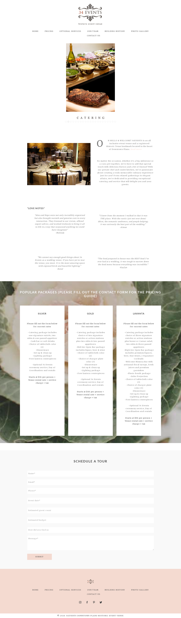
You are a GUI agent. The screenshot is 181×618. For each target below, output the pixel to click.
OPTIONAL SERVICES (70, 31)
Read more (136, 149)
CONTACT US (93, 36)
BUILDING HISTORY (115, 31)
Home (35, 31)
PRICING (49, 31)
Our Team (92, 31)
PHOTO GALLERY (140, 31)
